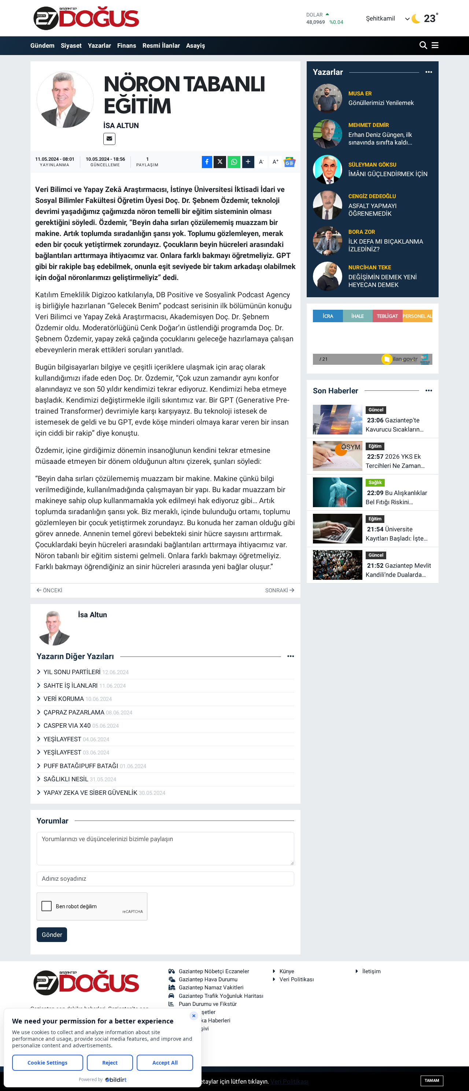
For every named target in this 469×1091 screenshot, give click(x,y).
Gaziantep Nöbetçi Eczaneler (214, 971)
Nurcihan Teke (369, 267)
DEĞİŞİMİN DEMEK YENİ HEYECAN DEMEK (382, 280)
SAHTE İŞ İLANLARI (71, 685)
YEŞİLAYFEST (63, 739)
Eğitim (375, 446)
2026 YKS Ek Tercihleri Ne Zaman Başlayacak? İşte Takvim (393, 462)
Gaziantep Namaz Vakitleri (211, 987)
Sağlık (375, 482)
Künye (287, 971)
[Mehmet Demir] (327, 133)
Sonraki (277, 590)
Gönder (52, 934)
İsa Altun (121, 125)
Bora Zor (361, 232)
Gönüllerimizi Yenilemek (381, 102)
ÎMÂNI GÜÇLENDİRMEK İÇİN (388, 174)
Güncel (376, 409)
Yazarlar (99, 45)
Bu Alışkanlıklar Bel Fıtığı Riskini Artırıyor (396, 498)
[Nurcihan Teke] (327, 275)
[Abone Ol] (289, 162)
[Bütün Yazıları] (290, 656)
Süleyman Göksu (372, 164)
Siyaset (71, 45)
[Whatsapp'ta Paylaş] (234, 162)
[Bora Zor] (327, 240)
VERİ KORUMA (64, 698)
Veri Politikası (297, 979)
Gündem (42, 45)
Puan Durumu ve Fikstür (208, 1004)
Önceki (51, 590)
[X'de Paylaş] (220, 162)
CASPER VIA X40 (68, 725)
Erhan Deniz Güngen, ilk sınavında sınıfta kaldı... (380, 138)
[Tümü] (428, 72)
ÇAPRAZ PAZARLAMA (75, 712)
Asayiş (195, 45)
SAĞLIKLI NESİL (67, 779)
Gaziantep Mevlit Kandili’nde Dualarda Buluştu (398, 571)
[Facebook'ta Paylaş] (207, 162)
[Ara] (424, 46)
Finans (126, 45)
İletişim (371, 971)
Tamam (432, 1080)
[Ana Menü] (434, 46)
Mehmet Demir (368, 125)
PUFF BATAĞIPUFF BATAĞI (82, 766)
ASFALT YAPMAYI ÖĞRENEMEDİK (372, 209)
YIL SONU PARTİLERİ (73, 672)
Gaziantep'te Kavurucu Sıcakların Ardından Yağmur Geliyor (393, 425)
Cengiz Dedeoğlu (372, 196)
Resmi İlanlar (161, 45)
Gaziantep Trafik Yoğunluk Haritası (221, 996)
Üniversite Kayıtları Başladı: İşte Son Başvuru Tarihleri (395, 534)
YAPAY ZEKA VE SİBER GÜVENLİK (91, 792)
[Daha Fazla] (248, 162)
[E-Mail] (109, 139)
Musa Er (360, 93)
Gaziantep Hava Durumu (208, 979)
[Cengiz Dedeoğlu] (327, 204)
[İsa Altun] (65, 98)
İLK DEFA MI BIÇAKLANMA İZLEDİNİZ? (385, 245)
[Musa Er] (327, 97)
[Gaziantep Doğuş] (86, 18)
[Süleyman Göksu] (327, 168)
